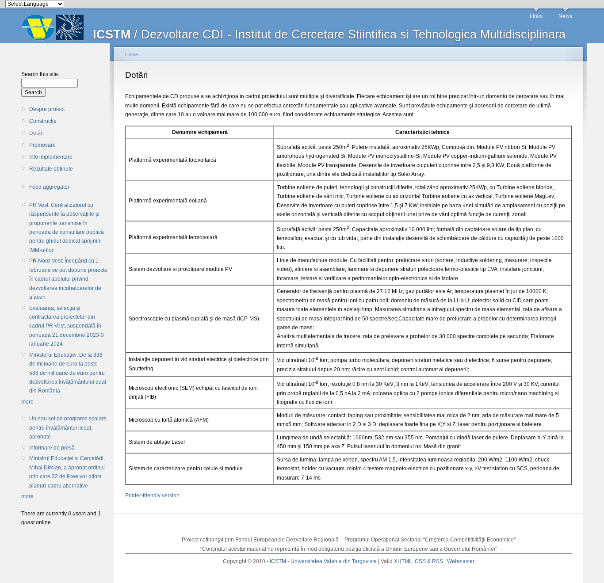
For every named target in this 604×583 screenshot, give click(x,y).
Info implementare (51, 157)
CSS (420, 561)
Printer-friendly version (152, 495)
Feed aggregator (49, 187)
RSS (437, 561)
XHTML (403, 561)
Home (131, 54)
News (565, 16)
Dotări (36, 133)
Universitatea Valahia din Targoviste (334, 561)
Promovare (42, 145)
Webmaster (460, 561)
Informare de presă (52, 448)
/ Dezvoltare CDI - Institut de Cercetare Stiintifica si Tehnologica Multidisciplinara (329, 34)
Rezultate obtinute (51, 169)
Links (536, 16)
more (27, 402)
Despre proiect (47, 109)
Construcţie (43, 121)
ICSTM (278, 561)
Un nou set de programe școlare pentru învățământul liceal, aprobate (68, 427)
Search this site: (40, 74)
